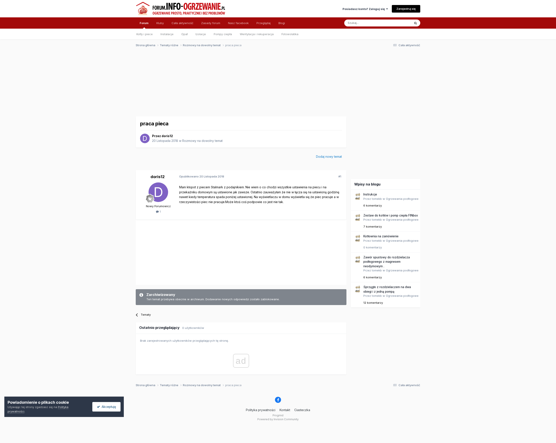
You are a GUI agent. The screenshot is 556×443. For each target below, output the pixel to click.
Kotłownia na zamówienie (381, 236)
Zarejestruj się (406, 8)
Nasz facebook (238, 23)
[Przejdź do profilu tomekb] (357, 196)
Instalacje (167, 34)
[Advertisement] (276, 84)
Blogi (281, 23)
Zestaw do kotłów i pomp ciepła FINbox (390, 215)
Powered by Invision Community (278, 419)
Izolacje (200, 34)
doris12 (167, 136)
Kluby (160, 23)
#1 (339, 176)
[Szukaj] (415, 23)
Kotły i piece (144, 34)
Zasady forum (210, 23)
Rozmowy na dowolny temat (202, 141)
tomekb (377, 198)
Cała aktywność (182, 23)
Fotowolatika (289, 34)
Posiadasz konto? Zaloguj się (364, 9)
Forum (144, 23)
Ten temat (398, 23)
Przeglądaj (263, 23)
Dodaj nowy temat (329, 156)
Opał (184, 34)
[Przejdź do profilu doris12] (145, 138)
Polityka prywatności (260, 410)
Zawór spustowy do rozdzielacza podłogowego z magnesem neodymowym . (386, 262)
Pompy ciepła (223, 34)
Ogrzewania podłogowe (402, 198)
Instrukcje (370, 194)
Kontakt (285, 410)
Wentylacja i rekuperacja (257, 34)
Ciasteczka (302, 410)
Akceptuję (108, 407)
